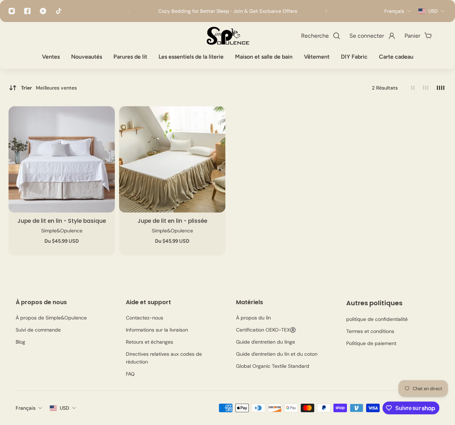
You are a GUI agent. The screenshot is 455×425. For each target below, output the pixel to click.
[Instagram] (12, 11)
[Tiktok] (58, 11)
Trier (49, 88)
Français (26, 408)
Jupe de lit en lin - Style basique (61, 221)
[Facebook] (27, 11)
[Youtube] (43, 11)
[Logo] (227, 35)
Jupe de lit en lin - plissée (172, 221)
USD (64, 408)
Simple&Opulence (61, 230)
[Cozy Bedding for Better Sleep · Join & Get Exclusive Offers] (227, 11)
